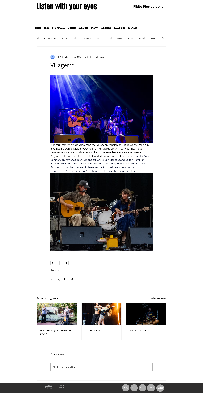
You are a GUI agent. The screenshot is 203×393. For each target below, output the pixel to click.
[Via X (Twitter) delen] (58, 279)
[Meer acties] (151, 57)
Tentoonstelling (50, 38)
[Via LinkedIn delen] (65, 279)
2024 (64, 263)
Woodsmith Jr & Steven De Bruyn (55, 332)
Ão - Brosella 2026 (95, 330)
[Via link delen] (72, 279)
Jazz (98, 38)
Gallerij (75, 38)
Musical (108, 38)
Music (119, 38)
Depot (55, 263)
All (38, 38)
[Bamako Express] (146, 314)
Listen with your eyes (67, 6)
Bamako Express (139, 330)
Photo (64, 38)
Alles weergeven (158, 298)
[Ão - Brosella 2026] (102, 314)
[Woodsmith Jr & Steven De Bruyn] (57, 314)
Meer (153, 38)
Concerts (87, 38)
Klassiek (142, 38)
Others (130, 38)
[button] (163, 38)
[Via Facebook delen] (51, 279)
